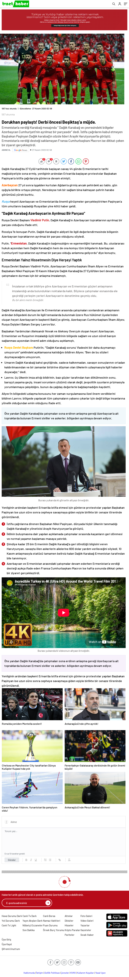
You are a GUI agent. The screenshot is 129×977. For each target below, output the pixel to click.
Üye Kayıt (7, 944)
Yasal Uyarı (100, 972)
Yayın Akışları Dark (32, 920)
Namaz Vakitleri (51, 920)
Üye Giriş (6, 939)
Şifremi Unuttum (11, 948)
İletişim (39, 972)
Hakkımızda (29, 972)
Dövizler (69, 920)
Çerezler (65, 972)
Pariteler (69, 934)
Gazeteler (85, 930)
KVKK (73, 972)
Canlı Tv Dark (30, 915)
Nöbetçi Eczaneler (33, 925)
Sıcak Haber (87, 934)
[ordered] (45, 860)
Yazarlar (85, 925)
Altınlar (69, 915)
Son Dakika (29, 930)
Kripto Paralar (72, 930)
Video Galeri (86, 920)
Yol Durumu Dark (11, 920)
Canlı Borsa (49, 915)
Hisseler (69, 925)
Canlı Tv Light (9, 925)
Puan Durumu (50, 925)
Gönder (12, 859)
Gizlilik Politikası (52, 972)
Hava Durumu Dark (12, 915)
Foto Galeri (86, 915)
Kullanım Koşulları (85, 972)
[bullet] (50, 860)
